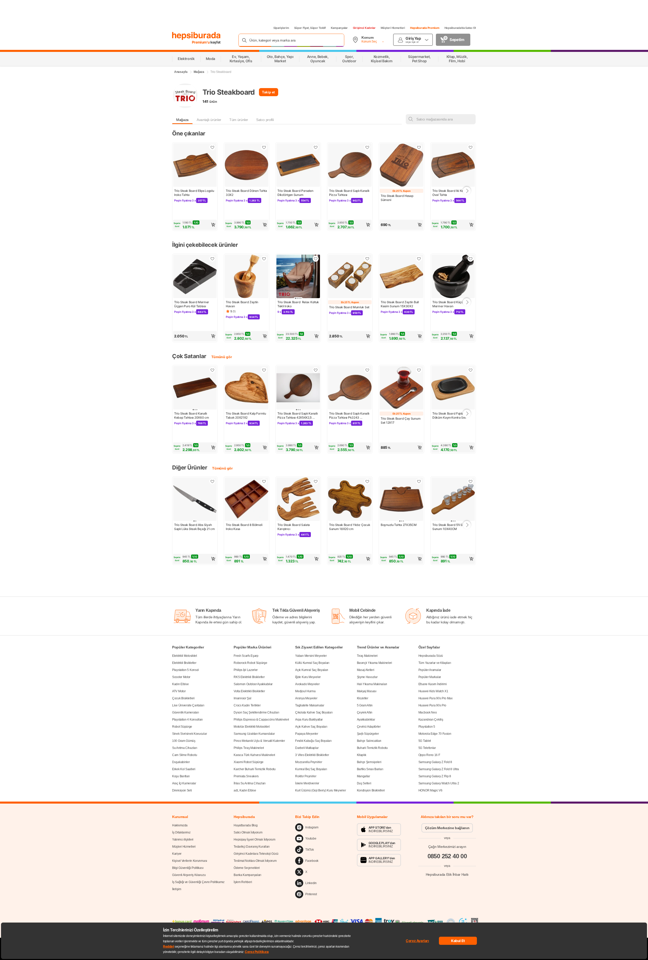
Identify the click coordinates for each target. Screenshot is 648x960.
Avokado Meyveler (307, 684)
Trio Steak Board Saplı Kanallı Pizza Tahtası (349, 193)
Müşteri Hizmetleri (393, 28)
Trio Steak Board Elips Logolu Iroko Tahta (194, 193)
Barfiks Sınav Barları (370, 769)
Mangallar (363, 776)
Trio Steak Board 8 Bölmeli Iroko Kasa (244, 527)
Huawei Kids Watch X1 (433, 691)
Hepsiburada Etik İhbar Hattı (447, 874)
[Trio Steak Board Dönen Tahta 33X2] (246, 165)
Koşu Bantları (181, 776)
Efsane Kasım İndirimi (432, 684)
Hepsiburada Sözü (430, 656)
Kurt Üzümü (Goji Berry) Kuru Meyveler (320, 790)
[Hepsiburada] (196, 36)
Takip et (268, 92)
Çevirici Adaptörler (369, 726)
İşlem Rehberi (243, 882)
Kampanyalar (339, 28)
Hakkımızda (180, 825)
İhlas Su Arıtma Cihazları (250, 783)
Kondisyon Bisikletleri (371, 790)
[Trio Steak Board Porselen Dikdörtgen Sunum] (298, 165)
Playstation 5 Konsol (185, 670)
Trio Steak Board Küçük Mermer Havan (448, 304)
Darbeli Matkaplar (306, 748)
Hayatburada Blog (245, 825)
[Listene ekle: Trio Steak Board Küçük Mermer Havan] (471, 259)
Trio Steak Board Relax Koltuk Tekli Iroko (298, 304)
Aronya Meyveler (306, 698)
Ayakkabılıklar (366, 719)
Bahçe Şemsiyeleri (369, 762)
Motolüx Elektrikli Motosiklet (251, 726)
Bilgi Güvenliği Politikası (187, 868)
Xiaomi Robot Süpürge (249, 762)
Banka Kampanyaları (247, 875)
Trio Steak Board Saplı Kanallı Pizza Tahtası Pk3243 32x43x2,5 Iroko (349, 416)
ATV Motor (179, 691)
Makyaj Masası (366, 691)
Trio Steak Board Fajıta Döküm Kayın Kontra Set (449, 415)
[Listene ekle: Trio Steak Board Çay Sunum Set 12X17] (419, 370)
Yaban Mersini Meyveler (311, 656)
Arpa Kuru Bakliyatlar (309, 719)
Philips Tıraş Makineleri (249, 748)
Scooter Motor (181, 677)
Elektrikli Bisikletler (184, 663)
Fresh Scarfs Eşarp (246, 656)
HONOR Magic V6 (430, 790)
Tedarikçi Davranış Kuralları (252, 846)
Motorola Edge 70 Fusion (434, 734)
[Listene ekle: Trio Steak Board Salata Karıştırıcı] (316, 481)
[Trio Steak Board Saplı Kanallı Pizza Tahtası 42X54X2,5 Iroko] (298, 388)
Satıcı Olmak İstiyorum (248, 832)
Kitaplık (362, 755)
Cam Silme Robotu (184, 755)
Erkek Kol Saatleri (183, 769)
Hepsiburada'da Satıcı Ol (460, 28)
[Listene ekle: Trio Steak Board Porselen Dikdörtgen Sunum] (316, 147)
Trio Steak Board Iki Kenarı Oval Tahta (451, 193)
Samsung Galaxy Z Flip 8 (434, 776)
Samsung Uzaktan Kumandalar (254, 734)
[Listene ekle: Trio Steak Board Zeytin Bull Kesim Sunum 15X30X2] (419, 259)
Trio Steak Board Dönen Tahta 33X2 (246, 193)
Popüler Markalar (429, 677)
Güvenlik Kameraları (185, 712)
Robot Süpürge (182, 726)
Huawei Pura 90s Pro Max (435, 698)
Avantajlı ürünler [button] (209, 120)
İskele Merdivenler (307, 783)
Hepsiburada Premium (424, 28)
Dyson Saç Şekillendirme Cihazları (256, 712)
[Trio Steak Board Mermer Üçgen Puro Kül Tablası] (195, 277)
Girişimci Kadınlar (364, 28)
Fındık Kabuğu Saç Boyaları (313, 741)
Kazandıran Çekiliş (430, 719)
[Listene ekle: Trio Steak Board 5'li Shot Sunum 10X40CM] (471, 481)
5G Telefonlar (427, 748)
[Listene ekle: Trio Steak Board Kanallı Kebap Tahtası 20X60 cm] (212, 370)
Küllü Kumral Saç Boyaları (312, 663)
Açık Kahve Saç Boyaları (311, 726)
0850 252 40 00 (447, 856)
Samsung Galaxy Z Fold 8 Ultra (438, 769)
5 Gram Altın (365, 705)
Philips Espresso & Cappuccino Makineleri (261, 719)
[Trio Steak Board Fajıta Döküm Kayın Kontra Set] (453, 388)
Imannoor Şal (242, 698)
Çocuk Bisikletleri (183, 698)
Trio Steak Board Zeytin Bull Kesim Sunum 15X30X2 (400, 304)
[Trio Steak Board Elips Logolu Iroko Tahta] (195, 165)
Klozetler (362, 698)
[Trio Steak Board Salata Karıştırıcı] (298, 499)
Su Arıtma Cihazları (184, 748)
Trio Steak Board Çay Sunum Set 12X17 (401, 420)
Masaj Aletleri (365, 670)
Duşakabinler (181, 762)
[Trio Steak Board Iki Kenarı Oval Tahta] (453, 165)
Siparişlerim (281, 28)
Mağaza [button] (182, 120)
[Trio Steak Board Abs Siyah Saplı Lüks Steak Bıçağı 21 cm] (195, 499)
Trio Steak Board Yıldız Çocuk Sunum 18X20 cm (350, 527)
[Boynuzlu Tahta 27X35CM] (401, 499)
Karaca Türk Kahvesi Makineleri (254, 755)
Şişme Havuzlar (367, 677)
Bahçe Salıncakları (369, 741)
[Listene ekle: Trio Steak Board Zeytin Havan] (264, 259)
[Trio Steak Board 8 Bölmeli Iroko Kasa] (246, 499)
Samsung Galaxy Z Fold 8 (435, 762)
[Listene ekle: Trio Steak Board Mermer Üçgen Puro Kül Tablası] (212, 259)
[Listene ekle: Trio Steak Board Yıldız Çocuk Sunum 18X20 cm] (367, 481)
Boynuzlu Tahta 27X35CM (398, 525)
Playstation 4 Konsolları (187, 719)
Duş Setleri (364, 783)
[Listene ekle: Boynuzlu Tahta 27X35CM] (419, 481)
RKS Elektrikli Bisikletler (249, 677)
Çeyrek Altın (364, 712)
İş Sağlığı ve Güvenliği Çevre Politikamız (198, 882)
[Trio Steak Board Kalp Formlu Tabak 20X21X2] (246, 388)
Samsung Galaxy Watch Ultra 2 (438, 783)
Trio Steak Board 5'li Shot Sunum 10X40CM (450, 527)
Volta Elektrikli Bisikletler (249, 691)
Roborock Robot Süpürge (250, 663)
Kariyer (176, 853)
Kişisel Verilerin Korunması (189, 861)
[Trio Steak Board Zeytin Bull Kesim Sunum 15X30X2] (401, 277)
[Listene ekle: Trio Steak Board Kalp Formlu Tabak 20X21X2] (264, 370)
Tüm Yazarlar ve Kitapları (434, 663)
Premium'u (201, 42)
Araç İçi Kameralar (184, 783)
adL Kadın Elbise (245, 790)
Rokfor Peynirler (305, 776)
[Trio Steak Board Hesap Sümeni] (401, 165)
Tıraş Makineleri (367, 656)
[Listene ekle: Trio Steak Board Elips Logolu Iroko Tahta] (212, 147)
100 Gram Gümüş (183, 741)
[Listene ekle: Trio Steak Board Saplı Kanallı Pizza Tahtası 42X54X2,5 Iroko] (316, 370)
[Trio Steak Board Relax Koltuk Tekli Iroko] (298, 277)
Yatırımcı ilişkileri (182, 839)
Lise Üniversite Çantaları (188, 705)
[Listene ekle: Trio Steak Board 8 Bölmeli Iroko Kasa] (264, 481)
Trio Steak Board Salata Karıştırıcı (294, 527)
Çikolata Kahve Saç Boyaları (313, 712)
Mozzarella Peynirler (308, 762)
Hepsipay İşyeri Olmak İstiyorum (254, 839)
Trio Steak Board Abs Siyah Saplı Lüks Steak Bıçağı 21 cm (194, 527)
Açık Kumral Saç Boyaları (311, 670)
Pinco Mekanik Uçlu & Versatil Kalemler (259, 741)
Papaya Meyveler (306, 734)
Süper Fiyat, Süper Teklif (310, 28)
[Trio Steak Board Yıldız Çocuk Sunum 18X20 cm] (350, 499)
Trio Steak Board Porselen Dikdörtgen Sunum (295, 193)
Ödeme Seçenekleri (247, 868)
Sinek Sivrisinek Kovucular (189, 734)
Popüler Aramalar (429, 670)
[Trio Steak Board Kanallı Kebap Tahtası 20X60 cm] (195, 388)
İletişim (176, 889)
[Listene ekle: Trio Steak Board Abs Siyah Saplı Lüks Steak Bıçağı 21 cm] (212, 481)
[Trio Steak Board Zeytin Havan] (246, 277)
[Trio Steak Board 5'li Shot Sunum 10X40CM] (453, 499)
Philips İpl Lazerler (246, 670)
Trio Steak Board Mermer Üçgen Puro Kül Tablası (192, 304)
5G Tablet (424, 741)
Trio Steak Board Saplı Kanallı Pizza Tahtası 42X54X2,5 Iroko (297, 416)
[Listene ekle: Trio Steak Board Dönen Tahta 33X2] (264, 147)
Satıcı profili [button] (265, 120)
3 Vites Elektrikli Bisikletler (312, 755)
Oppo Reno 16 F (429, 755)
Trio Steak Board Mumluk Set (349, 307)
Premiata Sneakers (246, 776)
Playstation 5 (426, 726)
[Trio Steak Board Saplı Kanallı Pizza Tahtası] (350, 165)
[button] (195, 225)
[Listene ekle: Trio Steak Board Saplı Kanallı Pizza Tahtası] (367, 147)
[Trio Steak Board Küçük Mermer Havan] (453, 277)
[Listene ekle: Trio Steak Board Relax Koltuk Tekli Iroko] (316, 259)
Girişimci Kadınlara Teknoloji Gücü (256, 853)
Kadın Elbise (180, 684)
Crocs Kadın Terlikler (247, 705)
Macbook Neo (427, 712)
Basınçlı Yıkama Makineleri (374, 663)
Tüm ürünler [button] (238, 120)
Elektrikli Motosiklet (184, 656)
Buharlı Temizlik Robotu (372, 748)
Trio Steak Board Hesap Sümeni (397, 198)
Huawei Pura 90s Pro (432, 705)
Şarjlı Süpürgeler (368, 734)
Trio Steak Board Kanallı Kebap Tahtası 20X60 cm (191, 415)
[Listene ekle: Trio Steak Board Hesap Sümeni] (419, 147)
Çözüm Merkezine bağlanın (447, 828)
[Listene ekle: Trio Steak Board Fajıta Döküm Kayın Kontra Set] (471, 370)
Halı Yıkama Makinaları (372, 684)
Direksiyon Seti (182, 790)
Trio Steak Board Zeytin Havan (242, 304)
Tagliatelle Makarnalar (309, 705)
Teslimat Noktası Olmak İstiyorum (255, 861)
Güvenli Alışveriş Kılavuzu (189, 875)
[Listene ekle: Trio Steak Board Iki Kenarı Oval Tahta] (471, 147)
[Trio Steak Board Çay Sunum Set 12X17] (401, 388)
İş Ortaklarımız (181, 832)
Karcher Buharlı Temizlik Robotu (255, 769)
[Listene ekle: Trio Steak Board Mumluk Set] (367, 259)
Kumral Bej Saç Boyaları (311, 769)
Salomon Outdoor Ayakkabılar (253, 684)
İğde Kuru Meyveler (308, 677)
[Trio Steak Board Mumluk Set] (350, 277)
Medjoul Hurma (305, 691)
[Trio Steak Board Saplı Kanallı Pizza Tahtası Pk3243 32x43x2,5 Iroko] (350, 388)
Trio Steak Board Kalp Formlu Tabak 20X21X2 (246, 415)
